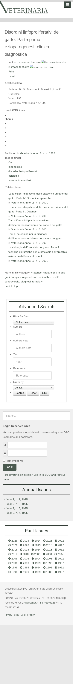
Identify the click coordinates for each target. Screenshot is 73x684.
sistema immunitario (20, 180)
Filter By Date (21, 316)
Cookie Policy (28, 615)
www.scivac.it (31, 602)
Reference (19, 368)
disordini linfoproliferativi (22, 171)
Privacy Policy (12, 615)
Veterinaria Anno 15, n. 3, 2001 (29, 202)
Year (16, 354)
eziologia (13, 175)
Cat (10, 162)
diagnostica (15, 166)
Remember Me (15, 460)
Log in (9, 467)
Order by (18, 381)
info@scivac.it (47, 602)
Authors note (20, 340)
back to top (11, 286)
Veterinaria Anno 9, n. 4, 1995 (37, 153)
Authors (17, 326)
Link (44, 392)
